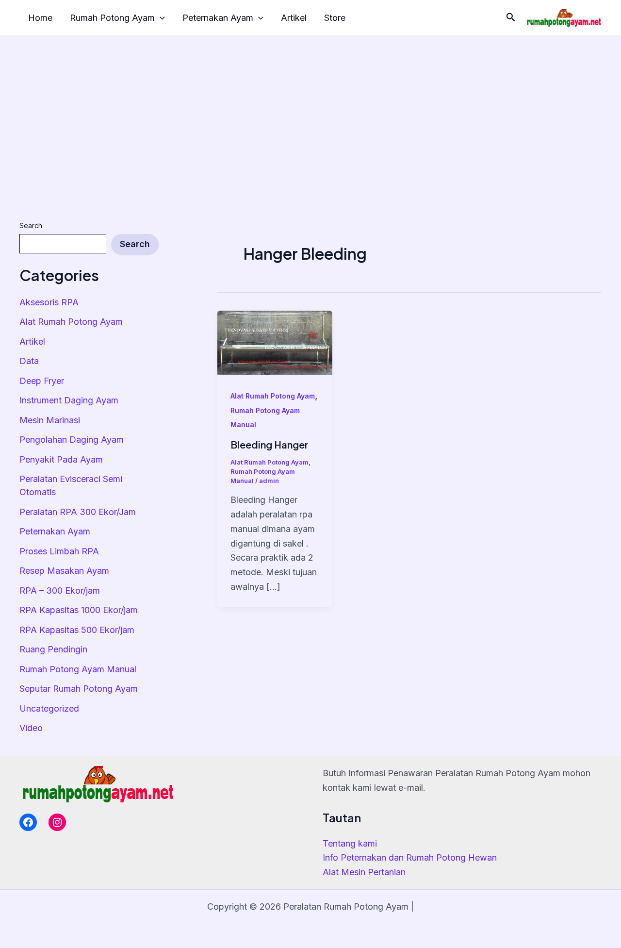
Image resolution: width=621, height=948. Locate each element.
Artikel (294, 18)
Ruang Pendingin (53, 649)
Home (40, 18)
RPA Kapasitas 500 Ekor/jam (76, 630)
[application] (160, 18)
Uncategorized (49, 708)
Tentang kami (350, 843)
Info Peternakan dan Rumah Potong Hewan (410, 857)
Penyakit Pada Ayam (61, 459)
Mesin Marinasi (49, 420)
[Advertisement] (310, 109)
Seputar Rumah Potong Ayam (78, 688)
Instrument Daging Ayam (68, 400)
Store (334, 18)
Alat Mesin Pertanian (364, 872)
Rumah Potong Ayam (112, 18)
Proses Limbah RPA (59, 551)
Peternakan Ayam (217, 18)
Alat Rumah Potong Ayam (71, 321)
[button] (511, 17)
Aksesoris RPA (49, 302)
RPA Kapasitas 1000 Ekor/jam (78, 610)
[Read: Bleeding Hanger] (274, 342)
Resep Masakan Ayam (64, 570)
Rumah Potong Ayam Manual (77, 669)
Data (29, 361)
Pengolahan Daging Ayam (71, 439)
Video (31, 728)
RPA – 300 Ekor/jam (59, 590)
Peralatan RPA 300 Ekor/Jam (77, 512)
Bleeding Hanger (269, 444)
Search (30, 225)
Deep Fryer (41, 381)
